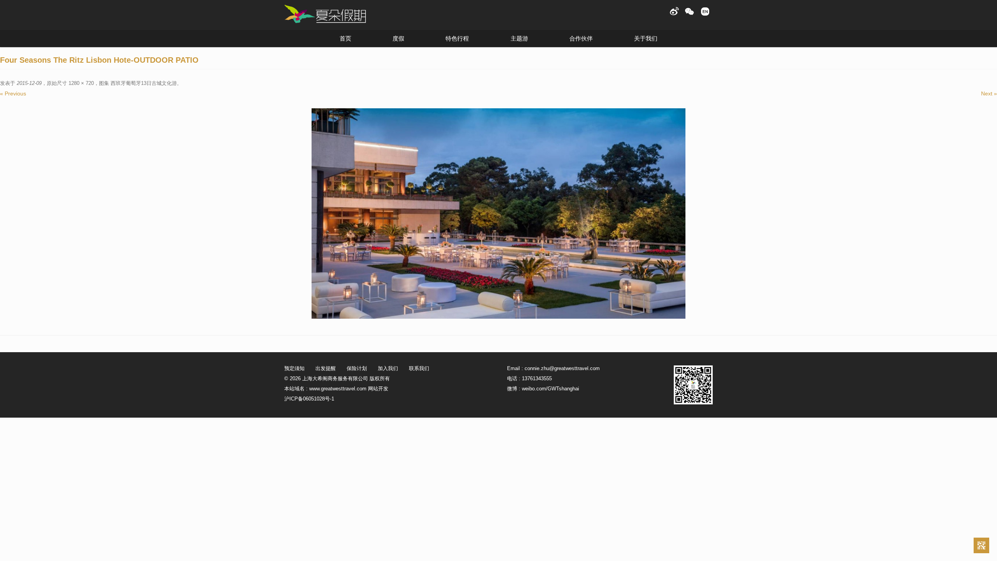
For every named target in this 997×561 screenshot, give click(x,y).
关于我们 (645, 38)
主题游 (519, 38)
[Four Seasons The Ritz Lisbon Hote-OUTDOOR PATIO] (498, 213)
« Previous (13, 93)
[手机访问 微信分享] (981, 545)
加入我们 (388, 368)
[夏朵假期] (325, 14)
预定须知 (294, 368)
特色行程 (457, 38)
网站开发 (378, 389)
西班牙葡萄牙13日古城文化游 (144, 83)
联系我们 (419, 368)
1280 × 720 (81, 83)
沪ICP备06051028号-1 (309, 399)
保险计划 (357, 368)
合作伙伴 (581, 38)
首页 (345, 38)
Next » (989, 93)
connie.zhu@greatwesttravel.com (562, 368)
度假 (398, 38)
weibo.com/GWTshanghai (550, 389)
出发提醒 (325, 368)
